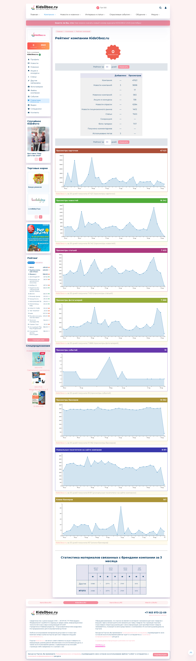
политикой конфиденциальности (41, 656)
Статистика (35, 101)
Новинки (35, 67)
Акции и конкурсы (35, 72)
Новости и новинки (69, 14)
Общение (140, 14)
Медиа (154, 14)
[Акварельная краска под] (42, 354)
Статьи (33, 77)
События (34, 96)
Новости (34, 63)
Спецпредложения (38, 345)
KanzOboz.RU (45, 603)
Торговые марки (37, 168)
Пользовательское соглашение (134, 633)
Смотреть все (38, 340)
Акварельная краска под (38, 351)
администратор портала (157, 615)
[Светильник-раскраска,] (42, 377)
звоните (38, 367)
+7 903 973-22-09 (155, 612)
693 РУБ (38, 387)
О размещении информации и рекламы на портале (115, 640)
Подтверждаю (160, 655)
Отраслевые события (120, 14)
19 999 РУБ (38, 406)
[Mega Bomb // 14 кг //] (42, 396)
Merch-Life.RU (151, 603)
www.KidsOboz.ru (36, 637)
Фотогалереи (37, 87)
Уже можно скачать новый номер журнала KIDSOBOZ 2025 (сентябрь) (98, 23)
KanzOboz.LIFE (116, 603)
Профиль (35, 59)
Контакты (35, 112)
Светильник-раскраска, (38, 370)
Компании (49, 14)
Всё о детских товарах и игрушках (46, 9)
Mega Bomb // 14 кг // (38, 390)
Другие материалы (36, 81)
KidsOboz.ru (61, 194)
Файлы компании (35, 91)
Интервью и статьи (94, 14)
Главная (34, 14)
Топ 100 (103, 8)
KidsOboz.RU (80, 603)
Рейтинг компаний (83, 31)
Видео (33, 105)
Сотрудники (36, 109)
